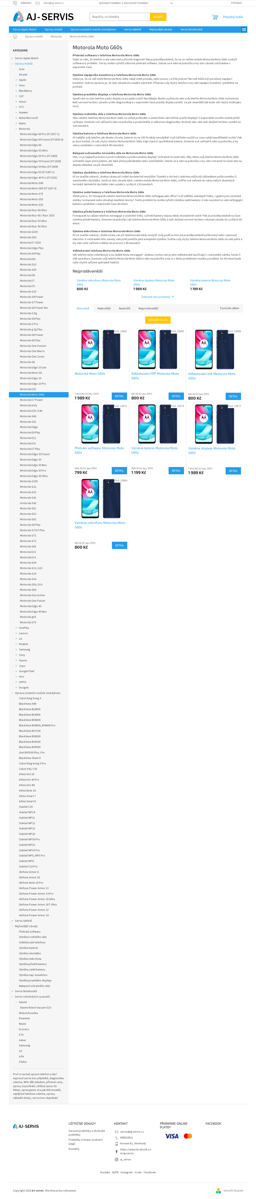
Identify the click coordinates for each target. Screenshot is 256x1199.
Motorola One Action (32, 595)
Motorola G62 (28, 519)
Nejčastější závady (26, 926)
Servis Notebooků (26, 991)
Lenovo (23, 633)
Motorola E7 (27, 281)
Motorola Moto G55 (31, 199)
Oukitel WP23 (27, 829)
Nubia (22, 123)
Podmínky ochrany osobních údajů (86, 1142)
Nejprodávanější (148, 308)
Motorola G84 (28, 590)
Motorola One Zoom (32, 357)
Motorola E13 (28, 552)
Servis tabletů (23, 921)
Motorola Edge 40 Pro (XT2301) (38, 178)
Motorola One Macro (32, 351)
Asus (22, 85)
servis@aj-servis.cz (132, 1132)
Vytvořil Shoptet (233, 1191)
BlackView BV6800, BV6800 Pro (37, 725)
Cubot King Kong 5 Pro (32, 764)
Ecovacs (24, 1029)
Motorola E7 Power (31, 400)
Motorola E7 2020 (30, 243)
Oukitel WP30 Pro (29, 839)
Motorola (24, 129)
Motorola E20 (28, 389)
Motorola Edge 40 (30, 606)
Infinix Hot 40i (27, 785)
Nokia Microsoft (28, 118)
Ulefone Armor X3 (29, 878)
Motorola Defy (28, 405)
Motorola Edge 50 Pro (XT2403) (38, 156)
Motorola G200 (29, 481)
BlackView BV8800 (29, 736)
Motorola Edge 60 (30, 145)
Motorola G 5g (28, 313)
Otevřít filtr (158, 320)
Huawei (23, 113)
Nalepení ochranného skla (34, 986)
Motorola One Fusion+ (33, 346)
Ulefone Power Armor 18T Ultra (38, 905)
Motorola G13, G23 (31, 568)
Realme (23, 644)
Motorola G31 (28, 422)
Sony (22, 655)
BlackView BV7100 (29, 731)
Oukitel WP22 (27, 823)
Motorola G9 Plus (30, 319)
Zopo (22, 666)
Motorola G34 (28, 579)
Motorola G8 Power (31, 335)
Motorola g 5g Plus (31, 330)
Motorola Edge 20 (30, 378)
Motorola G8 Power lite (34, 308)
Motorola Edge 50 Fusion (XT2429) (40, 161)
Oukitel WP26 (27, 834)
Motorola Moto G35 (31, 205)
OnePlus (24, 628)
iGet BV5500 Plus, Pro (32, 753)
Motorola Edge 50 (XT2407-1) (37, 172)
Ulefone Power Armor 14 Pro (36, 894)
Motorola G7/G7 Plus (32, 530)
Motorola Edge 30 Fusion (35, 454)
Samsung (24, 650)
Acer (22, 69)
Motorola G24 (28, 574)
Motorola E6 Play (30, 433)
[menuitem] (24, 29)
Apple (22, 80)
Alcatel (23, 75)
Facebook (150, 1172)
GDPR (115, 1172)
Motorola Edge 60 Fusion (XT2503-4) (41, 140)
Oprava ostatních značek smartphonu (37, 693)
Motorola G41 (28, 498)
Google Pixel (26, 671)
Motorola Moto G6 (31, 373)
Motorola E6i (27, 275)
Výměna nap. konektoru (33, 975)
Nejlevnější (104, 308)
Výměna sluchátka (30, 953)
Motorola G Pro (29, 324)
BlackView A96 (27, 704)
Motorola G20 (28, 292)
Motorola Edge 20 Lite (33, 368)
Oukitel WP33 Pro (29, 850)
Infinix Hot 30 (26, 774)
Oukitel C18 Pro (28, 867)
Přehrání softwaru (29, 932)
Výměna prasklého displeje (35, 981)
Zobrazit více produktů (155, 296)
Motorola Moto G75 (31, 194)
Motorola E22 (28, 438)
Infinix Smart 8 (27, 801)
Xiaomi (23, 661)
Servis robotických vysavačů (32, 997)
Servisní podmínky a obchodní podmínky (124, 3)
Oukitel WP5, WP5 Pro (32, 856)
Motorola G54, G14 (31, 585)
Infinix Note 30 (27, 791)
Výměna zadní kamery (32, 970)
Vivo (21, 677)
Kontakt (105, 1172)
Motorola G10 (28, 265)
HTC (21, 107)
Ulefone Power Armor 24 (34, 915)
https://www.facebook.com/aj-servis (135, 1151)
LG (20, 639)
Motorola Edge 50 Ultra (34, 151)
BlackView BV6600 (29, 720)
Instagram (127, 1172)
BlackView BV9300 (29, 747)
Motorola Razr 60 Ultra (33, 210)
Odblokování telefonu (32, 942)
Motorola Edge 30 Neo (33, 465)
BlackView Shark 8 (30, 758)
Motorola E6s (28, 259)
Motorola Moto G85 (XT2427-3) (38, 188)
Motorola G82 (28, 547)
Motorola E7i (27, 286)
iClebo (23, 1062)
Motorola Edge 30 (30, 460)
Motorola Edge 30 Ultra (34, 476)
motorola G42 (28, 503)
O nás (138, 1172)
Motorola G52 (28, 514)
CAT (21, 96)
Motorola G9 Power (31, 297)
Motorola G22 (28, 487)
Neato (22, 1024)
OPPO (22, 682)
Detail (119, 396)
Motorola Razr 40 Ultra (33, 226)
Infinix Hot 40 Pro (29, 780)
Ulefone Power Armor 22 (34, 910)
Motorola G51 (28, 508)
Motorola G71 (28, 536)
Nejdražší (124, 308)
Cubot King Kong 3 (30, 698)
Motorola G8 (27, 362)
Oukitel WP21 (27, 818)
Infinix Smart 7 (27, 796)
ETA (21, 1035)
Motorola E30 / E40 (31, 411)
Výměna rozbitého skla (33, 937)
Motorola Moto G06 (31, 183)
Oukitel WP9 (26, 861)
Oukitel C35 (26, 807)
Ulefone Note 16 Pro (31, 883)
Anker (22, 1040)
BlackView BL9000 (29, 715)
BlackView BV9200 (29, 742)
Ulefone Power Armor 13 (34, 888)
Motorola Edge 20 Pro (33, 384)
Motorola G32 (28, 492)
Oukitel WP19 (27, 812)
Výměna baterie (28, 948)
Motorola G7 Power (31, 302)
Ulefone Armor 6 (29, 872)
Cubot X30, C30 (28, 769)
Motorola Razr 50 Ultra (33, 221)
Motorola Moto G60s (32, 395)
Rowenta (24, 1018)
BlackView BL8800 (29, 709)
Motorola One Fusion (32, 601)
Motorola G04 (28, 563)
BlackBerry (25, 91)
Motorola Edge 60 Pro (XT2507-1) (39, 134)
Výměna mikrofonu (30, 959)
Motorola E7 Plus (30, 449)
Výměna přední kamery (33, 964)
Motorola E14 (28, 557)
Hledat (158, 16)
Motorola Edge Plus (32, 248)
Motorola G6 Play (30, 525)
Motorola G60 (28, 416)
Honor (22, 102)
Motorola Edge (29, 427)
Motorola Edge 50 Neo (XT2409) (39, 167)
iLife (21, 1056)
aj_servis (125, 1160)
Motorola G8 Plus (30, 340)
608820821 (126, 1138)
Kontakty (74, 1149)
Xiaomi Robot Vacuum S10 (35, 1008)
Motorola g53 (28, 617)
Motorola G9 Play (30, 254)
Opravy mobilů (24, 64)
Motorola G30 (28, 270)
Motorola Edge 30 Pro (33, 471)
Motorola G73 (28, 622)
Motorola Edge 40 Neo (33, 612)
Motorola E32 (28, 444)
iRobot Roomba (28, 1013)
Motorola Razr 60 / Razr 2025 (37, 216)
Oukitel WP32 (27, 845)
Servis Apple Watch (26, 58)
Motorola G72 (28, 541)
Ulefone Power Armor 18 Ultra (37, 899)
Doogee (24, 688)
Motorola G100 (29, 232)
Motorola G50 (28, 237)
